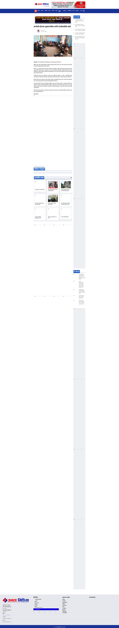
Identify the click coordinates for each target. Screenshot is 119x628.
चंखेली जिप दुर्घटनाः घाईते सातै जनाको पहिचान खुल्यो (81, 297)
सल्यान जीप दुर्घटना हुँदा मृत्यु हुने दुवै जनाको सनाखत (39, 204)
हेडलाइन (63, 610)
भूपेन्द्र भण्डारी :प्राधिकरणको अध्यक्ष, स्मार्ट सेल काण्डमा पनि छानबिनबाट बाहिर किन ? (80, 38)
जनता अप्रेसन (59, 11)
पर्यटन (63, 607)
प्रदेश (49, 10)
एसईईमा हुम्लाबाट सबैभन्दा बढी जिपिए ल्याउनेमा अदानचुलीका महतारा (82, 291)
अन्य (81, 10)
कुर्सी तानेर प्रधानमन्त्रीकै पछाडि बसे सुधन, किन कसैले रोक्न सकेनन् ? (80, 33)
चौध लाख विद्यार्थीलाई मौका (65, 217)
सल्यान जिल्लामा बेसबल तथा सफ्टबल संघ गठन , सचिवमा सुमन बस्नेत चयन (82, 302)
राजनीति (46, 10)
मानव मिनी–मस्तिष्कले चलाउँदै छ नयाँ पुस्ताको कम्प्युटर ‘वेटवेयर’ (65, 204)
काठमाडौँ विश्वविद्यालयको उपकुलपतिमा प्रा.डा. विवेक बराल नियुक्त (79, 21)
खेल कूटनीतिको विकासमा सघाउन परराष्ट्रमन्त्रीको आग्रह (52, 190)
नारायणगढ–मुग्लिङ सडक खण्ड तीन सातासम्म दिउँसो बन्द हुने (65, 190)
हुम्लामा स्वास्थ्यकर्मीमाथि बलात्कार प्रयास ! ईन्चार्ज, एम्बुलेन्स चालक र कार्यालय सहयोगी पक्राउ (81, 284)
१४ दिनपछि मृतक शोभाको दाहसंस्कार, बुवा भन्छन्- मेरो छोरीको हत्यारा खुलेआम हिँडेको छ (82, 277)
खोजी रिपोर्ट (64, 611)
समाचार (42, 10)
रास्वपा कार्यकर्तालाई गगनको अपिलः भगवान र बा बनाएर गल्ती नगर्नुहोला (80, 30)
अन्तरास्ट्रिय (69, 10)
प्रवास (73, 10)
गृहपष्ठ (39, 10)
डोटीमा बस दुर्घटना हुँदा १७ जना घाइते (52, 217)
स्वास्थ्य (53, 10)
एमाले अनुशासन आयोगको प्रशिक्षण (39, 189)
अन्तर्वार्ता (63, 601)
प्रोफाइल (77, 10)
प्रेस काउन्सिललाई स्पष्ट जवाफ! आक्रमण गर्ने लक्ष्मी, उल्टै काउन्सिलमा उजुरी (80, 26)
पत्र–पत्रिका (64, 608)
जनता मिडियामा (58, 627)
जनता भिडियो (64, 613)
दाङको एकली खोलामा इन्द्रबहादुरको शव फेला (38, 217)
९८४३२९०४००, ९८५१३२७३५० (6, 615)
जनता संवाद (64, 605)
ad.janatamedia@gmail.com (7, 621)
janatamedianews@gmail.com (7, 618)
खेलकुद (63, 604)
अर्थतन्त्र (64, 10)
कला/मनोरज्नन (64, 602)
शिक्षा (56, 10)
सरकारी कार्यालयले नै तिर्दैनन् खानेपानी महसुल (52, 204)
